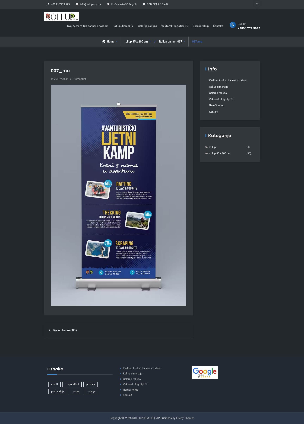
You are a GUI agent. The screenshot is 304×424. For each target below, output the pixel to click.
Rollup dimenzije (123, 26)
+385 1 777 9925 (60, 4)
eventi (54, 384)
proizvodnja (57, 391)
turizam (76, 391)
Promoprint (79, 78)
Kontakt (218, 26)
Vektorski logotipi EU (174, 26)
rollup (212, 147)
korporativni (72, 384)
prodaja (90, 384)
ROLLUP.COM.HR (142, 418)
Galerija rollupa (147, 26)
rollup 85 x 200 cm (136, 41)
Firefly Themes (185, 418)
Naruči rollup (200, 26)
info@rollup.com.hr (90, 4)
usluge (91, 391)
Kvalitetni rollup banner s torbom (88, 26)
